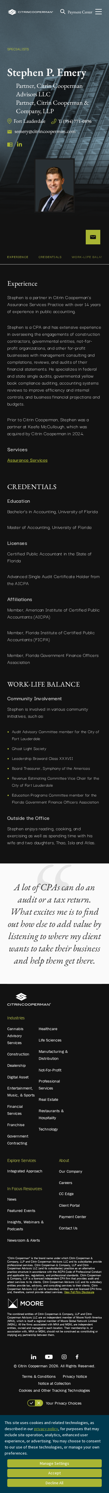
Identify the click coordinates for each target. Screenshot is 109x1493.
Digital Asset (17, 1077)
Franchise (15, 1124)
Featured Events (21, 1210)
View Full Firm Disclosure (79, 1292)
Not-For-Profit (50, 1070)
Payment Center (80, 12)
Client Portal (69, 1205)
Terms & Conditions (39, 1376)
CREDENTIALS (50, 256)
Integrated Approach (24, 1171)
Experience (17, 256)
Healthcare (48, 1028)
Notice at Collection (54, 1383)
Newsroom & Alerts (23, 1240)
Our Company (70, 1171)
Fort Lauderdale (29, 121)
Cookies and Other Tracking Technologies (54, 1390)
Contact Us (68, 1228)
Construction (18, 1054)
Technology (48, 1129)
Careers (65, 1182)
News (12, 1199)
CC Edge (66, 1193)
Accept (54, 1473)
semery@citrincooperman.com (45, 131)
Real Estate (48, 1099)
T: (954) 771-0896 (75, 121)
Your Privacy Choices (64, 1403)
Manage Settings (54, 1463)
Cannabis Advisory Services (15, 1035)
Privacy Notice (75, 1376)
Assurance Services (27, 459)
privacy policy (46, 1428)
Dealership (16, 1065)
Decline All (54, 1482)
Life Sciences (50, 1040)
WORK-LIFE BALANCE (90, 256)
